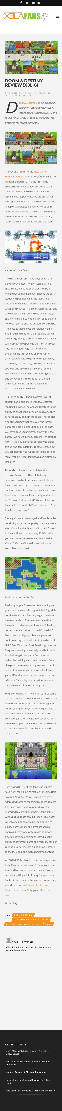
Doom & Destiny (26, 102)
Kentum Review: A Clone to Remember (26, 1072)
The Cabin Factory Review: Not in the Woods (29, 1090)
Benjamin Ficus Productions (31, 920)
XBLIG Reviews (13, 95)
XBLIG (48, 924)
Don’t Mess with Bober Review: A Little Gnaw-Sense (26, 1052)
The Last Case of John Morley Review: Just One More (28, 1063)
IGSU (8, 924)
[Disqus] (31, 977)
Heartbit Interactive (28, 924)
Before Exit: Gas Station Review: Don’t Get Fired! (28, 1081)
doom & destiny (23, 915)
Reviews (27, 95)
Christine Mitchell (20, 93)
